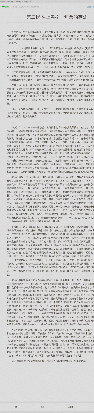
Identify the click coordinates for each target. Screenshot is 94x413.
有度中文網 (9, 2)
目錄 (42, 407)
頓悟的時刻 (27, 2)
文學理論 (18, 2)
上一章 (14, 407)
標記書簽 (89, 7)
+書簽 (70, 407)
